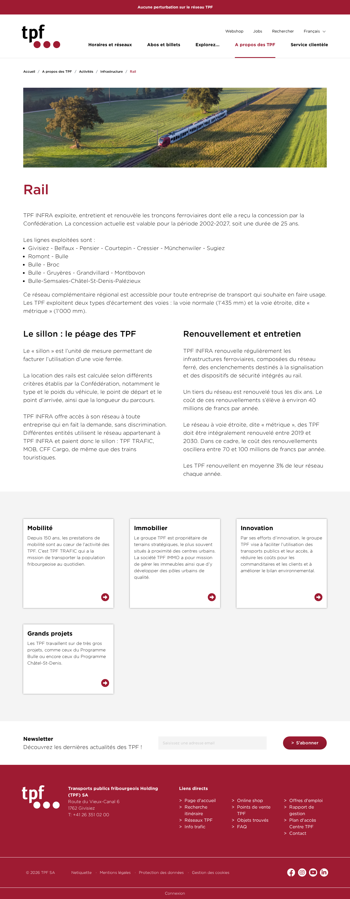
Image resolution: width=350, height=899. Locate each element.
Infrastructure (111, 71)
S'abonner (307, 742)
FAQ (242, 826)
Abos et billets (163, 44)
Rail (133, 71)
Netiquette (81, 872)
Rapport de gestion (301, 810)
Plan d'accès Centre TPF (302, 823)
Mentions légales (115, 872)
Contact (297, 833)
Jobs (257, 31)
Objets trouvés (253, 820)
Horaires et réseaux (110, 44)
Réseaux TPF (199, 820)
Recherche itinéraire (196, 810)
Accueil (29, 71)
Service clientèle (309, 44)
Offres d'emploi (306, 800)
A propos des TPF (255, 44)
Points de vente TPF (253, 810)
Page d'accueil (200, 800)
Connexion (175, 893)
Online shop (250, 800)
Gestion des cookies (210, 872)
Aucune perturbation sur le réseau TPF (175, 7)
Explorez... (208, 44)
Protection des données (161, 872)
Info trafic (195, 826)
